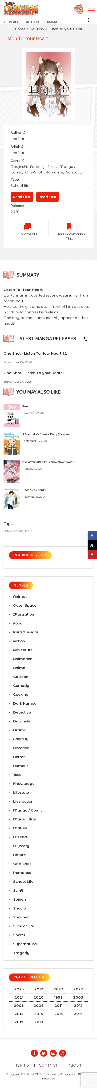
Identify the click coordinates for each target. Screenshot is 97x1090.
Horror (18, 757)
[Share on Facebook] (92, 535)
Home (20, 29)
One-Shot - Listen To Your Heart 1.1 (35, 373)
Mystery (20, 846)
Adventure (22, 650)
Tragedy (20, 953)
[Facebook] (34, 1053)
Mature (20, 828)
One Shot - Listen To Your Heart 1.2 (35, 353)
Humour (20, 765)
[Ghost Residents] (12, 498)
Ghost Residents (34, 490)
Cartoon (20, 676)
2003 (78, 997)
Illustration (23, 614)
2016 (78, 1013)
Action (32, 22)
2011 (58, 1005)
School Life (76, 172)
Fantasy (37, 166)
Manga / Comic (27, 810)
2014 (38, 1013)
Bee (25, 406)
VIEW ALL (11, 22)
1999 (58, 997)
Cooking (20, 694)
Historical (21, 748)
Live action (22, 801)
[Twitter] (43, 1053)
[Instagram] (62, 1053)
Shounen (21, 917)
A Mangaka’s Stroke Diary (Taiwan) (46, 434)
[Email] (53, 1053)
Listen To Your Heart (65, 29)
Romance (54, 172)
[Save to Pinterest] (92, 554)
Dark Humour (25, 703)
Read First (22, 197)
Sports (18, 935)
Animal (19, 596)
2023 (58, 989)
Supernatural (25, 944)
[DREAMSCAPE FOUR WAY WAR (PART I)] (12, 471)
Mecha (19, 837)
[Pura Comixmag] (21, 8)
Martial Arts (24, 819)
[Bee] (12, 415)
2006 (19, 1005)
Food (17, 623)
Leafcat (17, 138)
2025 (19, 989)
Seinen (19, 899)
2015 (58, 1013)
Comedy (20, 685)
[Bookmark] (69, 226)
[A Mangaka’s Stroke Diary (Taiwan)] (12, 443)
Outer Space (24, 605)
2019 (38, 1022)
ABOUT (74, 1065)
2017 (19, 1022)
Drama (51, 22)
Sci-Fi (17, 890)
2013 (19, 1013)
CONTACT (48, 1065)
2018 (38, 989)
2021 (19, 997)
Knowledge (23, 783)
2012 (78, 1005)
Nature (19, 855)
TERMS (22, 1065)
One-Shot (33, 172)
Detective (21, 712)
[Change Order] (85, 338)
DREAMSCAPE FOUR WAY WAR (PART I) (49, 462)
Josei (52, 166)
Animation (22, 659)
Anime (18, 667)
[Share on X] (92, 545)
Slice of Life (23, 926)
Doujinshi (36, 29)
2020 (15, 212)
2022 (78, 989)
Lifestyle (20, 792)
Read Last (48, 197)
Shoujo (19, 908)
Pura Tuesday (26, 632)
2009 (39, 1005)
